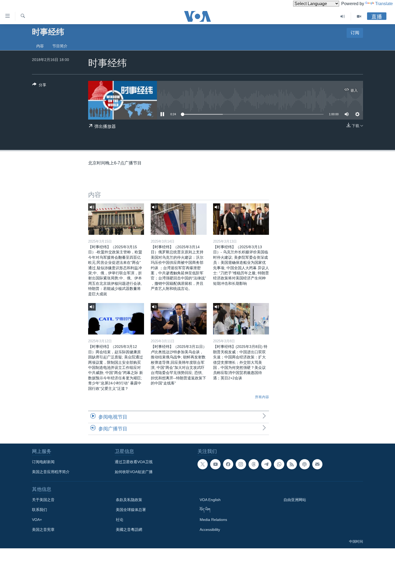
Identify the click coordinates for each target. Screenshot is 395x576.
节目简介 (59, 46)
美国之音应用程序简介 (51, 472)
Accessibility (210, 529)
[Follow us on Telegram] (266, 464)
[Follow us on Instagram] (241, 464)
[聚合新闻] (292, 464)
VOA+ (37, 519)
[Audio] (343, 16)
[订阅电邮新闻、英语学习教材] (317, 464)
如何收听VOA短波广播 (134, 472)
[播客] (304, 464)
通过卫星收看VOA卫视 (134, 462)
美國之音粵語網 (129, 529)
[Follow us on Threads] (254, 464)
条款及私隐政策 (129, 500)
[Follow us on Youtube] (215, 464)
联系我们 (39, 509)
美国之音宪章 (43, 529)
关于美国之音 (43, 500)
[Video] (359, 16)
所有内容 (262, 397)
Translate (384, 3)
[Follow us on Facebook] (228, 464)
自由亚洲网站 (294, 500)
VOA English (210, 500)
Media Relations (213, 519)
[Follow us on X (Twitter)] (203, 464)
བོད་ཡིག (205, 509)
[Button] (39, 86)
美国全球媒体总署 (131, 509)
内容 (40, 46)
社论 (119, 519)
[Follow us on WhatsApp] (279, 464)
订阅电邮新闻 (43, 462)
